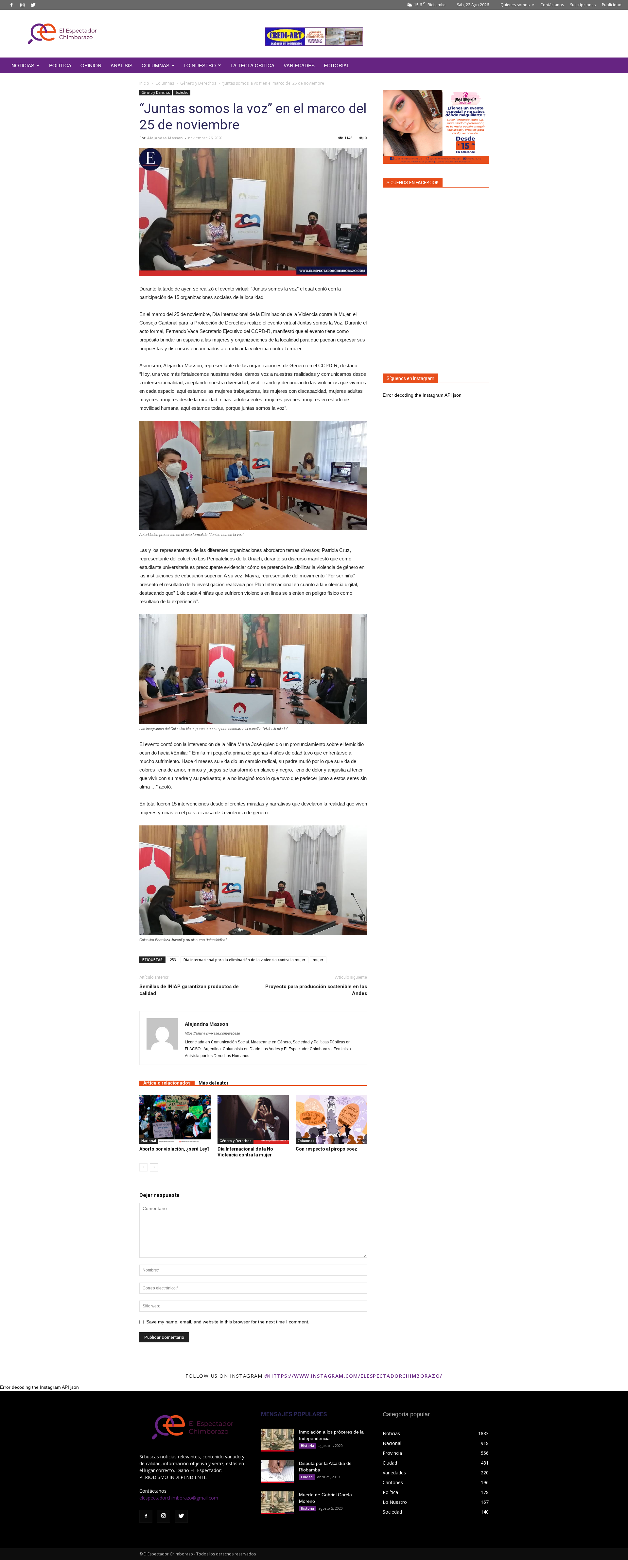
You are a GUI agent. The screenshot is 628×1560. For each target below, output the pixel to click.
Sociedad (181, 92)
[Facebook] (11, 5)
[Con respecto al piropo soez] (331, 1119)
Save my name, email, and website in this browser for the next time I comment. (227, 1321)
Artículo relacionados (167, 1083)
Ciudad (307, 1477)
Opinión (90, 65)
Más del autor (214, 1083)
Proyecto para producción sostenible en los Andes (316, 990)
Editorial (336, 65)
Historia (307, 1445)
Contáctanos (552, 5)
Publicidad (611, 5)
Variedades (299, 65)
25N (173, 959)
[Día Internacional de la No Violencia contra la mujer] (253, 1119)
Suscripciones (583, 5)
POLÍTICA (60, 65)
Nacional (148, 1140)
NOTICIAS (22, 65)
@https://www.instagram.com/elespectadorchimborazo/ (353, 1375)
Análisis (121, 65)
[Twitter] (33, 5)
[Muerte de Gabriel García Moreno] (277, 1502)
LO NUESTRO (200, 65)
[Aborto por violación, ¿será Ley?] (175, 1119)
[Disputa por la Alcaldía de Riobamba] (277, 1471)
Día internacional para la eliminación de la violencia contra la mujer (244, 959)
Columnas (155, 65)
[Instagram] (22, 5)
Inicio (144, 83)
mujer (318, 959)
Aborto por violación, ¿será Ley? (174, 1149)
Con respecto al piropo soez (326, 1149)
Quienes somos (515, 5)
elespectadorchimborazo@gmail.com (178, 1498)
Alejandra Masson (165, 137)
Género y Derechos (198, 83)
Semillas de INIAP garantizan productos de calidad (189, 990)
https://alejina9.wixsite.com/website (212, 1033)
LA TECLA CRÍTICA (252, 65)
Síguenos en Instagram (410, 378)
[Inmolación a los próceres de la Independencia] (277, 1440)
